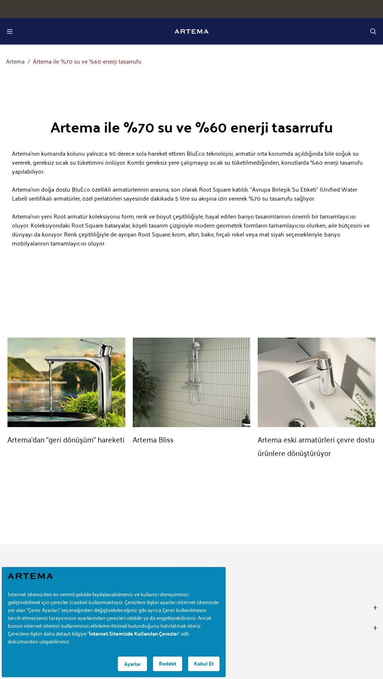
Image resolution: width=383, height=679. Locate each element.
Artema (15, 61)
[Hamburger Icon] (9, 31)
